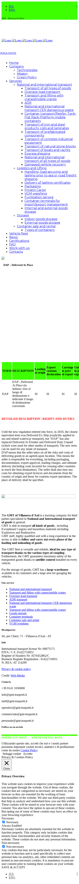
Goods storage (18, 613)
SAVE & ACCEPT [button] (13, 867)
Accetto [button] (27, 753)
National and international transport (30, 589)
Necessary (12, 822)
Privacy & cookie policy (16, 669)
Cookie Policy (29, 750)
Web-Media (18, 675)
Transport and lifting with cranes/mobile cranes (37, 592)
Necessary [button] (8, 818)
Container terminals (21, 616)
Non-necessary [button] (11, 842)
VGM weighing (19, 623)
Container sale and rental (24, 620)
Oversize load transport (23, 596)
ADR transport (18, 599)
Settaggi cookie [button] (11, 753)
